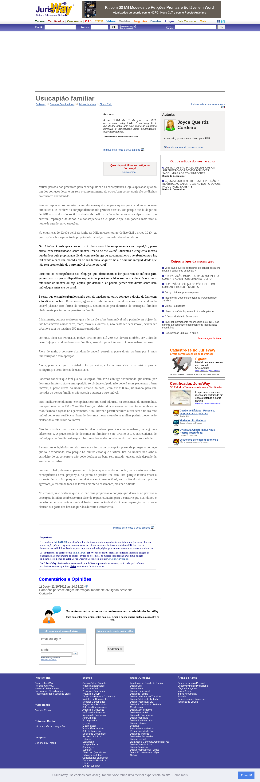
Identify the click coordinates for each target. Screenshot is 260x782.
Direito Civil (106, 104)
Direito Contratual (139, 747)
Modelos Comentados (93, 702)
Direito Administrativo (141, 710)
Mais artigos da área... (210, 338)
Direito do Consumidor (141, 715)
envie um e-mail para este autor (185, 147)
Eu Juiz (86, 723)
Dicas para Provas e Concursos (98, 696)
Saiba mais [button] (180, 775)
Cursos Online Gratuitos (94, 683)
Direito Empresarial (140, 691)
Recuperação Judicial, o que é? (182, 332)
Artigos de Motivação (93, 710)
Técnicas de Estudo (188, 702)
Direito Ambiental (139, 712)
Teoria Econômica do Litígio (144, 752)
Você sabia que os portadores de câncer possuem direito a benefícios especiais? (191, 269)
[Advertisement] (130, 61)
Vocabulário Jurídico (93, 728)
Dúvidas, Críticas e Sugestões (50, 726)
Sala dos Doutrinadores (62, 104)
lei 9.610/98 (60, 542)
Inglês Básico (184, 691)
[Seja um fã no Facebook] (218, 22)
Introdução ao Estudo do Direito (146, 683)
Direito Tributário (138, 723)
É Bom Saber (89, 725)
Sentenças (87, 747)
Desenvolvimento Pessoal (191, 683)
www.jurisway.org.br (117, 558)
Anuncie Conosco (44, 710)
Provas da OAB (90, 688)
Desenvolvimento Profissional (193, 686)
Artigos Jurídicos (87, 104)
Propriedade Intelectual (142, 728)
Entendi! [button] (246, 775)
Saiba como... (130, 172)
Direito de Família (139, 694)
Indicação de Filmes (92, 755)
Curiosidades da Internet (95, 757)
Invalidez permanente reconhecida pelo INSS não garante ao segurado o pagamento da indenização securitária (190, 324)
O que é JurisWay (44, 683)
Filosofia (182, 696)
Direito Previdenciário (141, 720)
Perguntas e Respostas (94, 704)
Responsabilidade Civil (142, 731)
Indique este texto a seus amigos (122, 149)
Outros (133, 755)
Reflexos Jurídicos (91, 736)
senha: (45, 649)
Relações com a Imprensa (191, 699)
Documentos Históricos (94, 760)
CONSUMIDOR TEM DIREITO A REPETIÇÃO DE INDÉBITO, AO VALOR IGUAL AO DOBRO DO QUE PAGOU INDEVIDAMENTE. (191, 184)
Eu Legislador (89, 720)
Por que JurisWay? (44, 686)
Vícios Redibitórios (175, 305)
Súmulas (87, 749)
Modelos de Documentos (95, 699)
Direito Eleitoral (138, 739)
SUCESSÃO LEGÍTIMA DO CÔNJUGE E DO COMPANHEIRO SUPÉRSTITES (188, 285)
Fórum (85, 763)
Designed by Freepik (45, 743)
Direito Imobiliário (139, 718)
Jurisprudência (90, 744)
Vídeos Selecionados (93, 686)
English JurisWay (91, 765)
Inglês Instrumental (187, 694)
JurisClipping (89, 718)
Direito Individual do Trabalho (145, 696)
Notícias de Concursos (94, 715)
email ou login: (51, 639)
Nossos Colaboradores (47, 688)
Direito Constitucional (141, 744)
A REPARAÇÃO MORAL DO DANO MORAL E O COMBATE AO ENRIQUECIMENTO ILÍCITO (190, 277)
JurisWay (40, 104)
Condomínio (136, 707)
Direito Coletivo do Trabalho (144, 699)
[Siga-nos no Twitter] (223, 22)
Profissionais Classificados (49, 691)
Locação (134, 725)
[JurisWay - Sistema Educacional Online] (55, 17)
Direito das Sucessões (141, 736)
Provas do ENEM (91, 694)
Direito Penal (137, 688)
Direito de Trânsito (139, 733)
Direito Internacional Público (144, 749)
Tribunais (87, 739)
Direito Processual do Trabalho (146, 704)
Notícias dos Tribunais (93, 712)
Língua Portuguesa (187, 688)
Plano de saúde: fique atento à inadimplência (189, 311)
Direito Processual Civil (142, 702)
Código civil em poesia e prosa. (182, 292)
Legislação (88, 741)
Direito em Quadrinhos (94, 752)
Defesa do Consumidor (94, 733)
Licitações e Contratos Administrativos (149, 741)
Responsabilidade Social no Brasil (53, 694)
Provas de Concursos (93, 691)
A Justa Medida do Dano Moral (182, 316)
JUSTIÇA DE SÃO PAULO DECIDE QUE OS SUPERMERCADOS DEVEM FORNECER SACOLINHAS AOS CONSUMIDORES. (188, 170)
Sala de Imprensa (91, 731)
